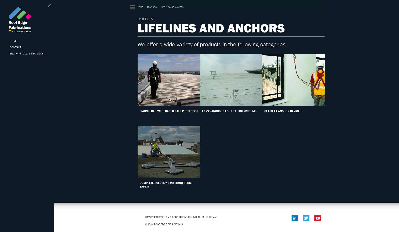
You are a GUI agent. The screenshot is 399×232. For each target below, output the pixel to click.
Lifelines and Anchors (172, 7)
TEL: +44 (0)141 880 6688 (26, 53)
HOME (13, 41)
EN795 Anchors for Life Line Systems (229, 111)
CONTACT (15, 47)
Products (152, 7)
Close (49, 5)
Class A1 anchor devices (282, 111)
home (140, 7)
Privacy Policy (153, 216)
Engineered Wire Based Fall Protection (169, 111)
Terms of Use (197, 216)
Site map (212, 216)
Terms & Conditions (175, 216)
